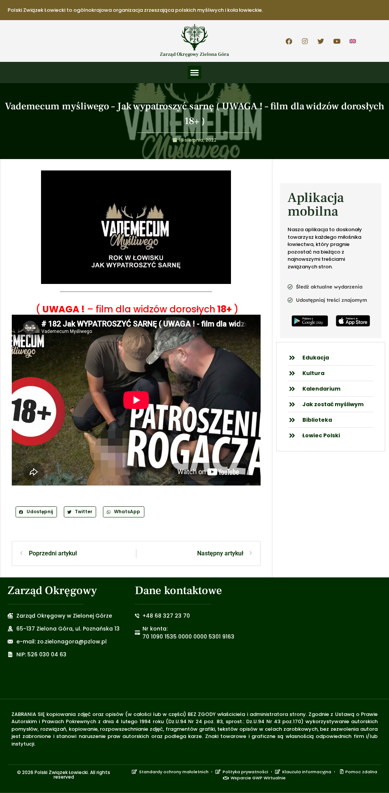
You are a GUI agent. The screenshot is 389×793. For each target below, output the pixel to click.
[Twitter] (321, 41)
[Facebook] (289, 41)
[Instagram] (305, 41)
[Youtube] (336, 41)
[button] (194, 72)
